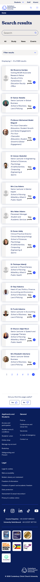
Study (13, 41)
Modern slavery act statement (12, 477)
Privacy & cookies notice (10, 498)
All (5, 41)
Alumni (35, 2)
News (23, 41)
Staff (28, 2)
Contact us (24, 439)
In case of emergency (27, 435)
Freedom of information (10, 481)
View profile (29, 82)
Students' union (7, 436)
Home (4, 13)
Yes (12, 402)
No (24, 402)
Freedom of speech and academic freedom (17, 485)
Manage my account (9, 444)
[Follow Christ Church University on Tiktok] (28, 513)
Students (17, 2)
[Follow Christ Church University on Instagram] (12, 513)
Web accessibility (8, 473)
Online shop (6, 440)
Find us (22, 420)
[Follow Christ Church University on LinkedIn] (20, 513)
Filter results (9, 52)
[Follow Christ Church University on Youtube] (36, 513)
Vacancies (23, 431)
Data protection (7, 490)
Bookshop (5, 448)
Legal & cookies (7, 469)
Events (33, 41)
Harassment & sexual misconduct (13, 494)
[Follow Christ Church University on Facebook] (4, 513)
